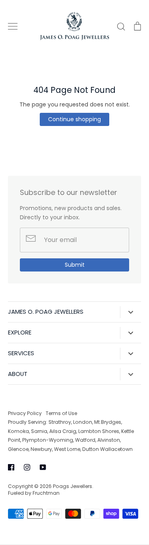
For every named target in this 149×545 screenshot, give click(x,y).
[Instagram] (27, 467)
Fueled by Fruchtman (34, 493)
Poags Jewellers (72, 486)
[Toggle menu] (12, 26)
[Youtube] (43, 467)
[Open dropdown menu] (130, 312)
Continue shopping (74, 119)
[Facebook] (11, 467)
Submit (75, 265)
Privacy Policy (25, 413)
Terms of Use (61, 413)
